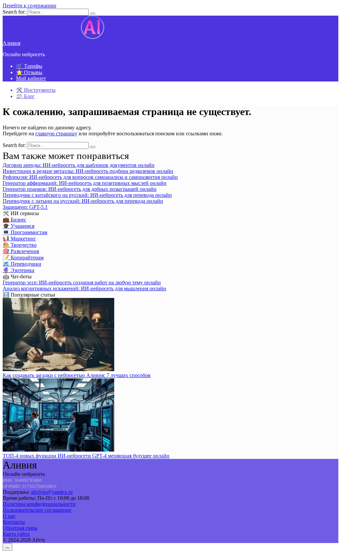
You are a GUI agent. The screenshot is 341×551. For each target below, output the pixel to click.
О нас (9, 516)
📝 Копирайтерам (23, 257)
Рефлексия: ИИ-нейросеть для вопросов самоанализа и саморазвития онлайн (90, 177)
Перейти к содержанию (29, 5)
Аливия (11, 43)
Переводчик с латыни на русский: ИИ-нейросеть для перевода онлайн (83, 201)
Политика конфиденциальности (39, 504)
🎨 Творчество (20, 245)
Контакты (14, 522)
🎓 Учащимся (18, 226)
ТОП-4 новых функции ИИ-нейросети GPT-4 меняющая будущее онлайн (86, 456)
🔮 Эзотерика (18, 270)
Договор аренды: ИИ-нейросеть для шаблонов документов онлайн (79, 165)
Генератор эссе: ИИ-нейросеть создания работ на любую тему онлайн (82, 282)
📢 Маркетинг (19, 238)
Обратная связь (20, 528)
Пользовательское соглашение (37, 510)
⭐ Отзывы (29, 72)
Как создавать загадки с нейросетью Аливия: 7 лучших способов (77, 375)
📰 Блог (25, 96)
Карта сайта (16, 534)
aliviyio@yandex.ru (52, 492)
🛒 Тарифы (29, 66)
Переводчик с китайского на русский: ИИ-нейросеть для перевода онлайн (87, 195)
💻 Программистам (25, 232)
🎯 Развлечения (21, 251)
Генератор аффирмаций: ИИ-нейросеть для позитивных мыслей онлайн (85, 183)
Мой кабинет (31, 78)
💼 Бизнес (14, 219)
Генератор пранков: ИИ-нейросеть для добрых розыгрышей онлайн (80, 189)
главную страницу (56, 133)
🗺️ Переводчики (22, 264)
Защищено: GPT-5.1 (25, 207)
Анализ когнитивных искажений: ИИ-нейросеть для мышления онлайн (84, 288)
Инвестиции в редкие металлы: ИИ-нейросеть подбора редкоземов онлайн (88, 171)
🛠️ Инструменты (36, 90)
